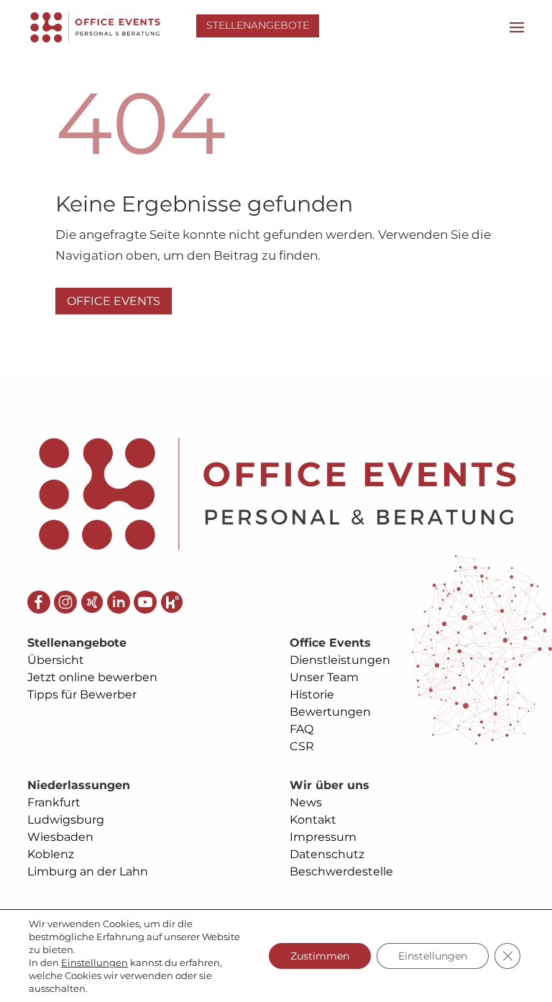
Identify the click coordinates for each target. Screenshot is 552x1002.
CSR (302, 746)
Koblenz (50, 854)
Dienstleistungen (340, 660)
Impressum (323, 837)
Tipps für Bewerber (82, 694)
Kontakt (313, 819)
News (306, 802)
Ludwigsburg (65, 819)
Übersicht (55, 660)
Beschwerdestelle (341, 871)
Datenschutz (327, 854)
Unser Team (324, 677)
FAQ (301, 729)
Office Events (113, 301)
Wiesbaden (60, 837)
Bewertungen (330, 712)
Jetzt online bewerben (92, 677)
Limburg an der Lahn (87, 871)
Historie (312, 694)
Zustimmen (319, 955)
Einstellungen (94, 962)
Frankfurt (53, 802)
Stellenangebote (257, 25)
